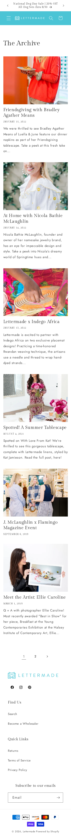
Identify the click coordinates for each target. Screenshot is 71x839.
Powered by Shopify (47, 831)
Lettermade (29, 831)
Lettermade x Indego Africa (31, 321)
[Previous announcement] (7, 5)
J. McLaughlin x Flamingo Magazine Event (30, 525)
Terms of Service (19, 760)
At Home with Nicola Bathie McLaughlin (33, 218)
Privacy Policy (17, 770)
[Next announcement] (63, 5)
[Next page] (47, 656)
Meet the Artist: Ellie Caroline (34, 597)
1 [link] (24, 656)
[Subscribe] (58, 798)
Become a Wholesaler (23, 723)
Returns (13, 751)
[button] (8, 18)
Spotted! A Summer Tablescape (35, 427)
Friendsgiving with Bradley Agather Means (31, 112)
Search (12, 714)
